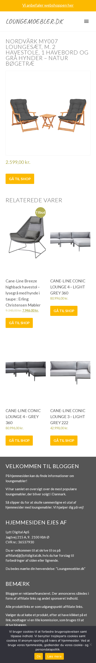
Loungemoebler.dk (34, 21)
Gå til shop (20, 179)
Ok (39, 656)
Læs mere (54, 656)
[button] (86, 21)
